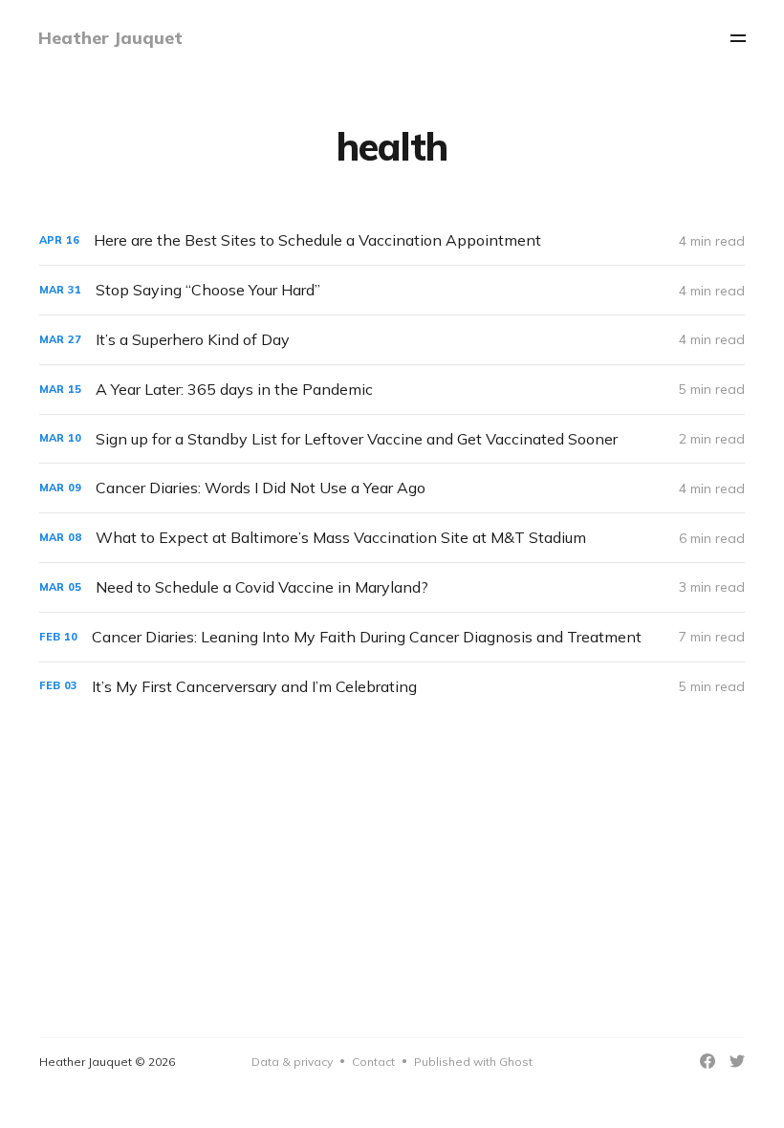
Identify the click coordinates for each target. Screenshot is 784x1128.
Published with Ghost (473, 1061)
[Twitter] (737, 1061)
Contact (373, 1061)
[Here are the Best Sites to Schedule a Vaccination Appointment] (392, 240)
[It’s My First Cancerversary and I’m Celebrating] (392, 686)
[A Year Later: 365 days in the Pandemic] (392, 389)
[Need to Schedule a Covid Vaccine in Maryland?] (392, 587)
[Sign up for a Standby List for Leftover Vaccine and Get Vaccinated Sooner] (392, 439)
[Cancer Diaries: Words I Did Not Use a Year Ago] (392, 488)
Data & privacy (292, 1061)
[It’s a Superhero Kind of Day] (392, 339)
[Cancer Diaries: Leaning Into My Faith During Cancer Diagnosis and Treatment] (392, 637)
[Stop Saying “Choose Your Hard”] (392, 290)
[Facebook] (707, 1061)
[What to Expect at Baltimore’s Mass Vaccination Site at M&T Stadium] (392, 537)
